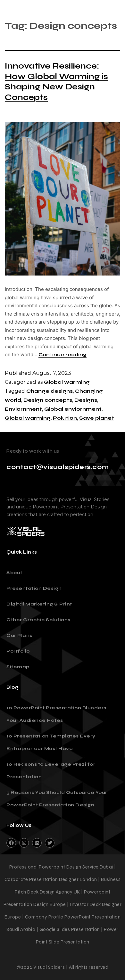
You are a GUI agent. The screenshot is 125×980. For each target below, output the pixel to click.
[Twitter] (49, 843)
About (14, 572)
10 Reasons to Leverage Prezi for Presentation (50, 770)
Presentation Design (34, 588)
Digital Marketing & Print (39, 604)
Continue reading (62, 355)
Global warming (67, 382)
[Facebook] (11, 843)
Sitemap (17, 667)
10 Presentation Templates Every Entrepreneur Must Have (51, 742)
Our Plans (19, 635)
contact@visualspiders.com (57, 467)
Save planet (96, 418)
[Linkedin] (37, 843)
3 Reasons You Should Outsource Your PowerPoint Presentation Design (56, 799)
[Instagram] (24, 843)
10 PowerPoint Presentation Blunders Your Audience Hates (56, 714)
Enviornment (23, 409)
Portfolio (18, 651)
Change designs (49, 391)
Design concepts (47, 400)
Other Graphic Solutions (38, 619)
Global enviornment (73, 409)
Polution (65, 418)
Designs (85, 400)
